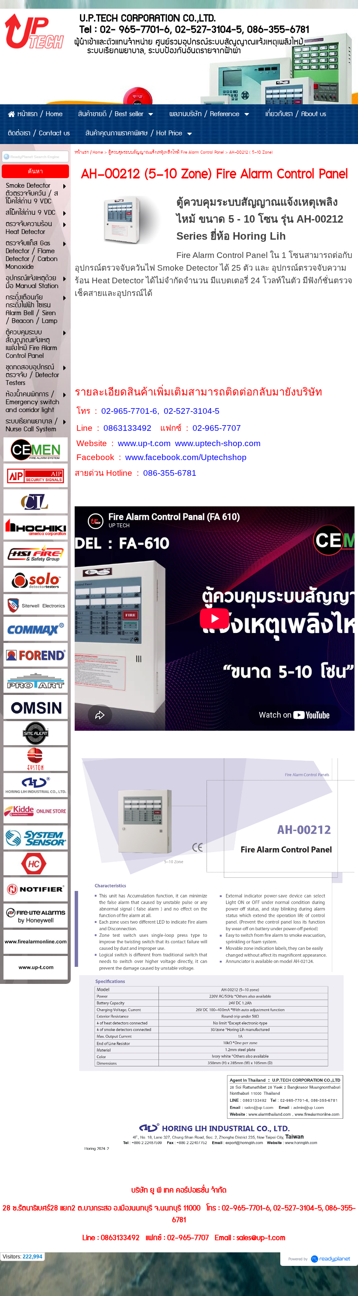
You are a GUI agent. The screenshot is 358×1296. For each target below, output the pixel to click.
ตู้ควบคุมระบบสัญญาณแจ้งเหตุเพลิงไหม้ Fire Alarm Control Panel (166, 152)
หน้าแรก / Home (89, 152)
